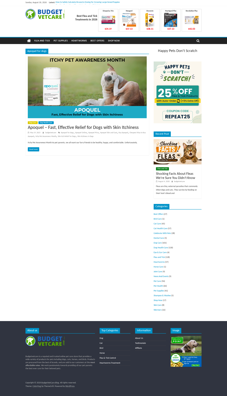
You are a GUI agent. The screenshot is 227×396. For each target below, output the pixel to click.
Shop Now (114, 40)
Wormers (158, 310)
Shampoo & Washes (162, 295)
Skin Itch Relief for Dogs (67, 136)
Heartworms (79, 40)
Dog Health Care (46, 123)
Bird (101, 348)
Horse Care (158, 267)
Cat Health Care (160, 228)
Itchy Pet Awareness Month (46, 136)
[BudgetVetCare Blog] (28, 41)
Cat (101, 343)
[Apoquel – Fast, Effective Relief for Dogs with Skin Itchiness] (87, 58)
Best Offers (97, 40)
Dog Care (32, 123)
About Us (139, 338)
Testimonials (140, 343)
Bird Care (158, 219)
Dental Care (159, 238)
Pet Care (157, 281)
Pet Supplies (61, 40)
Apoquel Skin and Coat (108, 133)
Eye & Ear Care (160, 252)
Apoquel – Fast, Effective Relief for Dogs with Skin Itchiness (83, 127)
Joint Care (158, 272)
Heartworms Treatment (110, 363)
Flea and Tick (42, 40)
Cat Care (157, 224)
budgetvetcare (51, 133)
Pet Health (158, 286)
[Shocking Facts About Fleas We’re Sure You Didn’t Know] (178, 140)
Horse (102, 353)
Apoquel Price (93, 133)
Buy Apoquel (123, 133)
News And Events (161, 276)
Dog (101, 338)
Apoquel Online (81, 133)
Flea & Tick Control (108, 358)
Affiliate (138, 348)
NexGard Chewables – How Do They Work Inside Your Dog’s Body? (84, 2)
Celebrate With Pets (162, 233)
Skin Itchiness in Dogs (85, 136)
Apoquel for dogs (67, 133)
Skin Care (158, 305)
